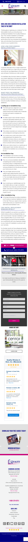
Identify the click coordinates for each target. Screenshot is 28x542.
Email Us (22, 1)
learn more (14, 351)
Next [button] (25, 344)
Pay (14, 518)
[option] (14, 339)
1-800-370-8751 (8, 1)
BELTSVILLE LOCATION (14, 471)
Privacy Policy (14, 535)
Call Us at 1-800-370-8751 (15, 250)
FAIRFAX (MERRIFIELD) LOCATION (14, 485)
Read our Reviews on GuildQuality (14, 528)
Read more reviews (13, 415)
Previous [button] (3, 344)
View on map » (14, 476)
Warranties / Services (14, 514)
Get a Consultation (15, 245)
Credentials (14, 516)
